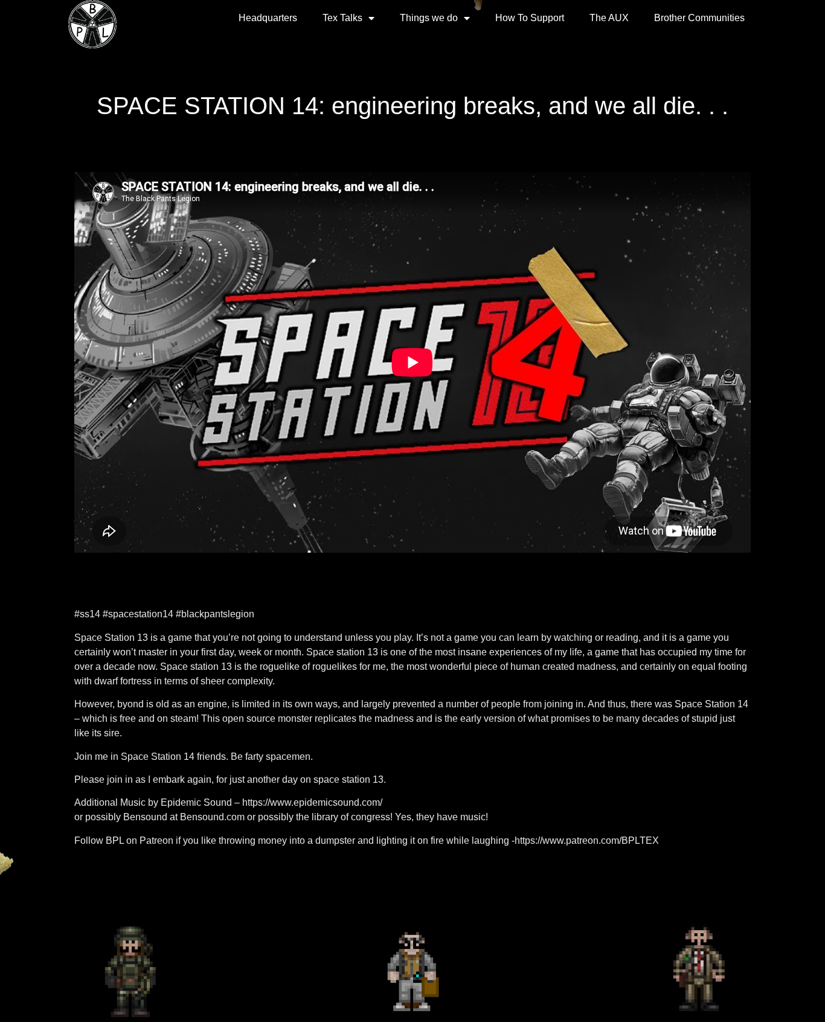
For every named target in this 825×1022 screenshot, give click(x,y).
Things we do (429, 18)
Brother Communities (699, 18)
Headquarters (268, 18)
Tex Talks (342, 18)
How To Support (529, 18)
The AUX (609, 18)
